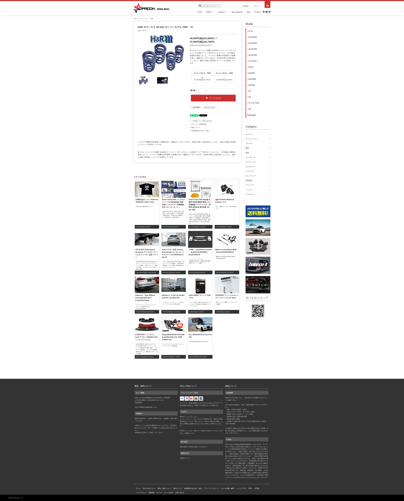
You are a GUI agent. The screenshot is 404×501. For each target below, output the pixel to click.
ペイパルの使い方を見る (188, 435)
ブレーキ (249, 143)
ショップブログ (241, 488)
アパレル (249, 189)
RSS (250, 488)
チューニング (251, 176)
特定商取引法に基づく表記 (193, 488)
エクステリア (251, 166)
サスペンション (143, 18)
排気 (247, 152)
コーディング (251, 162)
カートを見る (168, 492)
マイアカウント (141, 492)
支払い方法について (149, 488)
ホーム (138, 488)
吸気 (247, 148)
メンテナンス (251, 157)
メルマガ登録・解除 (227, 488)
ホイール (249, 134)
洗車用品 (249, 180)
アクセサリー (251, 194)
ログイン (257, 6)
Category (221, 12)
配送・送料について (164, 488)
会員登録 (246, 6)
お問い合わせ (179, 492)
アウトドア (250, 185)
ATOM (257, 488)
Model (208, 12)
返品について (177, 488)
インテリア (250, 171)
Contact (257, 12)
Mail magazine (237, 12)
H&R (152, 18)
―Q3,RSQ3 (196, 107)
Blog (248, 12)
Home (200, 12)
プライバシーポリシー (211, 488)
